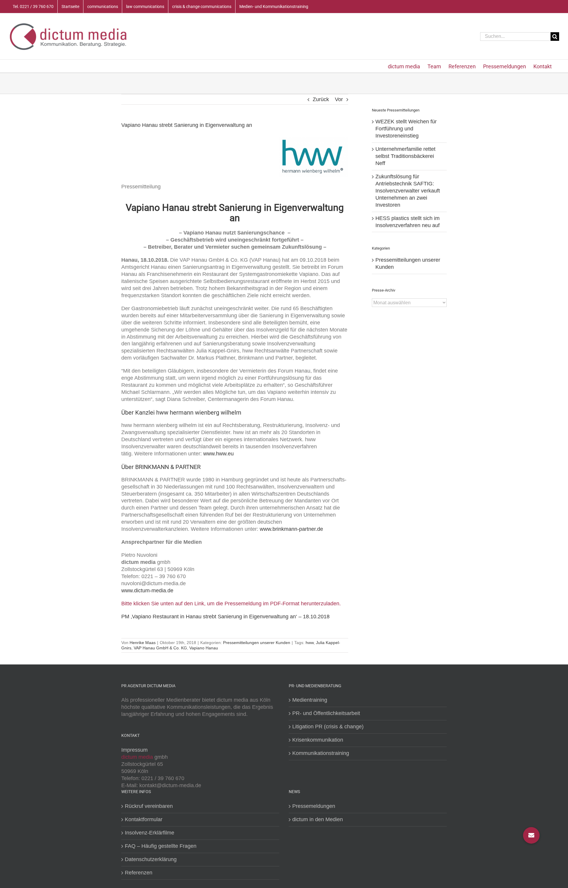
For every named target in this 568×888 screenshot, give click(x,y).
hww (310, 642)
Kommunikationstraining (320, 753)
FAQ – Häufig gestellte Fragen (160, 846)
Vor (339, 99)
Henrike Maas (143, 642)
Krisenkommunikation (317, 740)
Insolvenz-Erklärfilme (149, 833)
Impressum (134, 750)
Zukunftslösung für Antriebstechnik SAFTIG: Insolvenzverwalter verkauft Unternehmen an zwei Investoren (407, 191)
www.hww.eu (218, 454)
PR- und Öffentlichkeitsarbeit (326, 713)
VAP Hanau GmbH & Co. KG (160, 648)
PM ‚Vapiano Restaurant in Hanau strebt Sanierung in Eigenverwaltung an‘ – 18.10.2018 (225, 617)
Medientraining (309, 700)
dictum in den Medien (317, 819)
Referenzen (138, 873)
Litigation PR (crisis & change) (328, 727)
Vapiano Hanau (203, 648)
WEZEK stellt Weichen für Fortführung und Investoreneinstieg (406, 129)
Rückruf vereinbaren (149, 806)
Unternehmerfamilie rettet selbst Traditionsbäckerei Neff (405, 156)
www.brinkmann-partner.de (291, 529)
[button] (531, 835)
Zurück (321, 99)
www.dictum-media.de (147, 590)
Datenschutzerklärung (151, 859)
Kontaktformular (143, 819)
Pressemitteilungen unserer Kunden (256, 642)
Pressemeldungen (313, 806)
